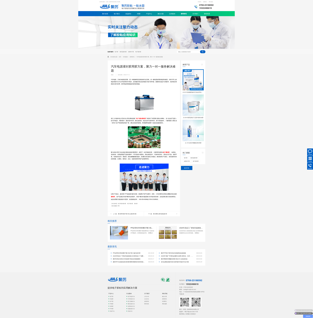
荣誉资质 (207, 14)
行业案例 (129, 293)
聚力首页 (105, 14)
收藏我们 (205, 1)
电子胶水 (117, 14)
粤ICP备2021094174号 (191, 312)
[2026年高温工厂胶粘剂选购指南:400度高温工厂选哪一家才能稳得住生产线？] (168, 232)
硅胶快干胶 (131, 51)
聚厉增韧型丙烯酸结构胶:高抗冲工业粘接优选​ (174, 259)
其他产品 (112, 311)
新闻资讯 (184, 14)
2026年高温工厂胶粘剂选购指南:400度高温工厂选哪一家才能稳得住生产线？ (191, 228)
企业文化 (146, 299)
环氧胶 (111, 304)
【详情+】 (150, 233)
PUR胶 (111, 308)
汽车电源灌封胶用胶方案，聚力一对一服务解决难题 (150, 57)
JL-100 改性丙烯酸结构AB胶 (193, 143)
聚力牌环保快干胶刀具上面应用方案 (127, 214)
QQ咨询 (199, 1)
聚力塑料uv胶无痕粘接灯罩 (160, 214)
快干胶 (111, 301)
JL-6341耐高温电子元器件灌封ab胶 (193, 117)
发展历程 (146, 301)
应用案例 (172, 14)
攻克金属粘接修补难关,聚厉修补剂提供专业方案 (175, 262)
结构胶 (111, 306)
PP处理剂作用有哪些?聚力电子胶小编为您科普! (142, 228)
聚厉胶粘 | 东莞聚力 (185, 314)
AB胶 (138, 14)
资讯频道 (125, 57)
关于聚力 (195, 14)
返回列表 (186, 168)
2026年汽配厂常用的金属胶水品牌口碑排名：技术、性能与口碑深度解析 (177, 256)
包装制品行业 (131, 306)
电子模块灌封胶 (122, 203)
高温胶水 (128, 14)
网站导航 (164, 293)
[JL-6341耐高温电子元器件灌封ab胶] (193, 105)
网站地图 (211, 1)
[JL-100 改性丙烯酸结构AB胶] (193, 130)
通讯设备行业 (131, 304)
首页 (120, 57)
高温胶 (111, 299)
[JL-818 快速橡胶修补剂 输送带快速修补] (193, 79)
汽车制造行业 (131, 299)
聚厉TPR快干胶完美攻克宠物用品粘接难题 (173, 253)
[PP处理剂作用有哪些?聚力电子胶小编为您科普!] (119, 232)
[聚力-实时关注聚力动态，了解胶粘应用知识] (156, 48)
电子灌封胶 (138, 51)
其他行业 (130, 311)
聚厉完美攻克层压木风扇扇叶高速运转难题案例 (126, 259)
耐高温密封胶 (123, 51)
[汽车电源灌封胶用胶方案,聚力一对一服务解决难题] (109, 9)
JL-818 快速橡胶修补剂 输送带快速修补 (193, 92)
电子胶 (116, 51)
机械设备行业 (131, 308)
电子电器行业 (131, 296)
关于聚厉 (146, 293)
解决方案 (161, 14)
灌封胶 (136, 203)
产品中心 (149, 14)
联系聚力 (164, 301)
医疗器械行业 (131, 301)
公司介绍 (146, 296)
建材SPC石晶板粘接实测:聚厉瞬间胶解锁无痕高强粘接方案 (129, 262)
